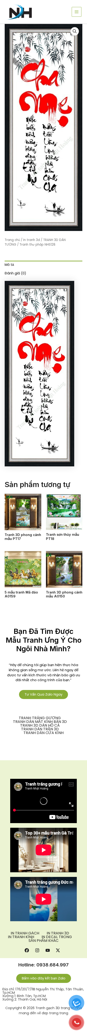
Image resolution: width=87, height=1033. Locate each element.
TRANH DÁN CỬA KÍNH (43, 733)
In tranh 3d (31, 240)
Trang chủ (12, 240)
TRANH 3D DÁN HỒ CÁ (40, 725)
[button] (75, 31)
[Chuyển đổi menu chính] (76, 12)
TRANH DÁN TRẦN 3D (40, 729)
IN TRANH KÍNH (21, 937)
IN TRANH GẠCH (25, 933)
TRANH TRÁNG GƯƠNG (40, 718)
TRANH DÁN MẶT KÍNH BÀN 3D (40, 722)
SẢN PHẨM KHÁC (43, 941)
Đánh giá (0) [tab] (15, 273)
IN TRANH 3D (58, 933)
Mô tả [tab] (9, 264)
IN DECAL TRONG (57, 937)
